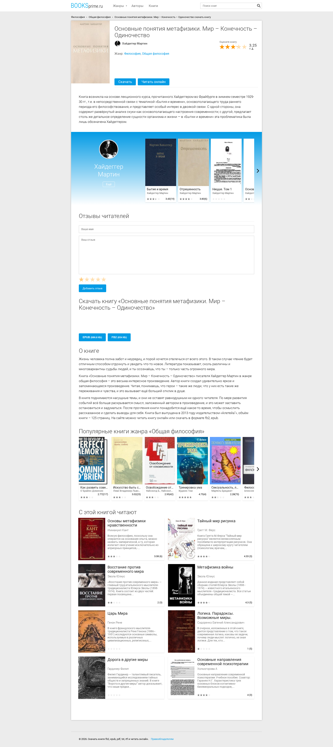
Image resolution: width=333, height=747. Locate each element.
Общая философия (155, 53)
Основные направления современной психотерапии (222, 661)
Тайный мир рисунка (216, 521)
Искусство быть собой (127, 489)
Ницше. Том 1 (222, 189)
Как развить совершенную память (94, 489)
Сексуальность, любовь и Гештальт (225, 489)
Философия (132, 53)
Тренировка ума (190, 489)
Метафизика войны (215, 567)
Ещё (109, 184)
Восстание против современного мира (126, 569)
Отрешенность (190, 189)
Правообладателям (162, 739)
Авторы (137, 6)
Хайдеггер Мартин (134, 43)
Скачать (125, 82)
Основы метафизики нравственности (127, 523)
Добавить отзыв (92, 288)
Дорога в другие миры (128, 659)
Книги (153, 6)
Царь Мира (118, 613)
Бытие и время (157, 189)
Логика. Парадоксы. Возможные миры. (215, 615)
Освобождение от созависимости (160, 489)
